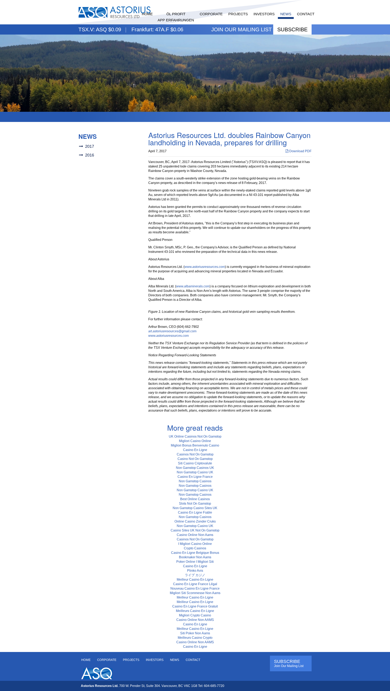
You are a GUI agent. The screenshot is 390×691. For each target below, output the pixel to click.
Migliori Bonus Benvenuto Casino (195, 445)
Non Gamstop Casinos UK (195, 467)
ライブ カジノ (195, 575)
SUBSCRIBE (292, 29)
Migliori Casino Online (195, 441)
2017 (89, 146)
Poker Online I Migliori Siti (195, 561)
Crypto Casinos (195, 548)
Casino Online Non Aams (195, 535)
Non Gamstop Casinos (195, 481)
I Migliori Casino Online (195, 543)
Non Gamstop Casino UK (195, 472)
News (285, 14)
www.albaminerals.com (193, 286)
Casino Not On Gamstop (195, 459)
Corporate (211, 14)
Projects (238, 14)
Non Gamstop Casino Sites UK (195, 508)
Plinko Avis (195, 570)
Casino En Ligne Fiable (195, 512)
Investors (264, 14)
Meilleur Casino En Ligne (195, 579)
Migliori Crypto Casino (195, 615)
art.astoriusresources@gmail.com (172, 331)
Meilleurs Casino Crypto (195, 637)
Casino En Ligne (195, 450)
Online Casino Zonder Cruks (195, 521)
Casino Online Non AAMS (195, 619)
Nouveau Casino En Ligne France (195, 588)
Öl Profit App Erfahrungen (176, 17)
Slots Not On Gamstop (195, 503)
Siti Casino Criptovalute (195, 463)
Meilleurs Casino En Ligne (195, 611)
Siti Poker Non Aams (195, 633)
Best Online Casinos (195, 499)
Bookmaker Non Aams (195, 557)
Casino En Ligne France (195, 476)
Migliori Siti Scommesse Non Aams (195, 593)
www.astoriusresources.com (204, 266)
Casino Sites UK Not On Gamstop (195, 530)
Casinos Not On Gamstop (195, 454)
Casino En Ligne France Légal (195, 584)
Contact (305, 14)
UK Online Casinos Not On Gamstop (195, 436)
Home (86, 660)
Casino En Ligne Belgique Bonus (195, 552)
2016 (89, 155)
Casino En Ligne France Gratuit (195, 606)
